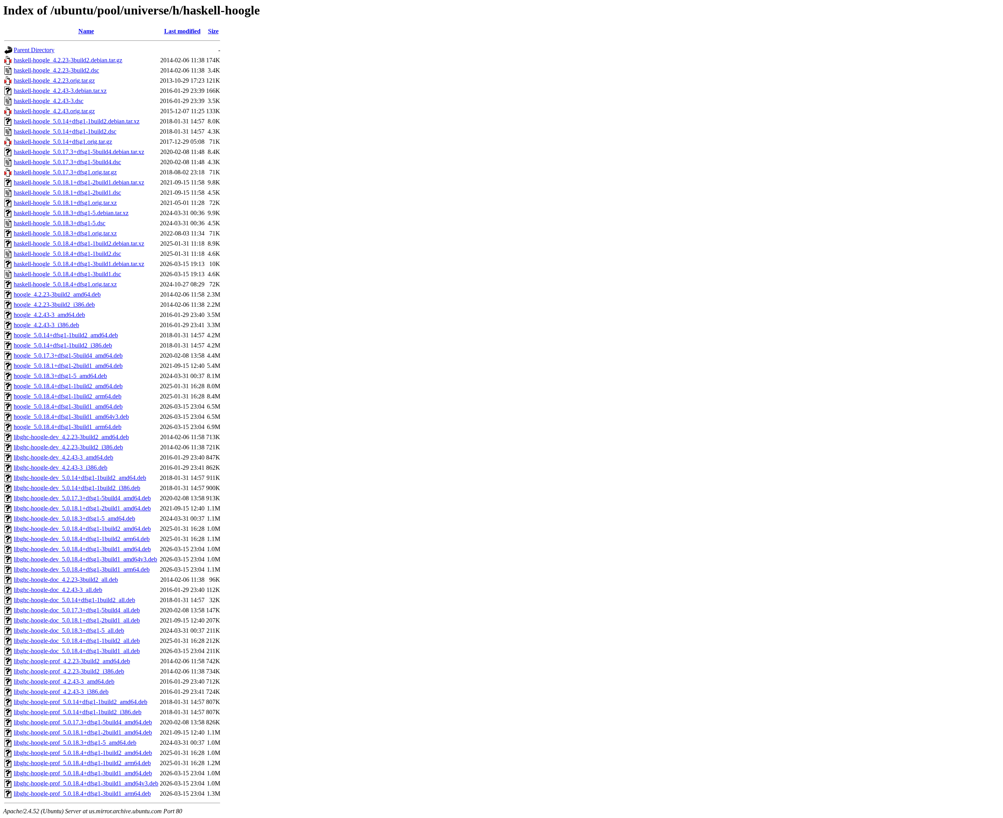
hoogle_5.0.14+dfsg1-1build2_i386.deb (63, 345)
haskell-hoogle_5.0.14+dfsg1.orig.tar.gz (63, 141)
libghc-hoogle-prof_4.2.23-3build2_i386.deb (69, 671)
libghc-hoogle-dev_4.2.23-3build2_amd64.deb (71, 437)
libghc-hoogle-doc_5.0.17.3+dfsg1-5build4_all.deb (77, 610)
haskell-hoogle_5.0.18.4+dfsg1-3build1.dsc (67, 274)
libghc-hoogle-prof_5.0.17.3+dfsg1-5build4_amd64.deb (83, 722)
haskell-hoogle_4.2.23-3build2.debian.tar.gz (68, 60)
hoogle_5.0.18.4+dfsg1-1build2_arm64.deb (67, 396)
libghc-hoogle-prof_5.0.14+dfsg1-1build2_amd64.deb (80, 702)
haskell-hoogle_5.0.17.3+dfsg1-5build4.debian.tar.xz (79, 151)
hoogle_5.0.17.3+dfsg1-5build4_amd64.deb (68, 355)
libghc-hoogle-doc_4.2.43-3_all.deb (58, 589)
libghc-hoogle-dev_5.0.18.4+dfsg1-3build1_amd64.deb (82, 549)
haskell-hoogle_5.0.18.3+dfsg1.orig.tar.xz (65, 233)
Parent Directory (34, 50)
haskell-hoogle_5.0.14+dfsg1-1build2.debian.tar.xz (76, 121)
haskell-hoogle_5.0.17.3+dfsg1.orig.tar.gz (65, 172)
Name (86, 31)
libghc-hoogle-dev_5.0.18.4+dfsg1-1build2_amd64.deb (82, 528)
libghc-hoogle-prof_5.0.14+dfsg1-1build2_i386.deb (77, 712)
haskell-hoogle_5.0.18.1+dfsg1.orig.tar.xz (65, 202)
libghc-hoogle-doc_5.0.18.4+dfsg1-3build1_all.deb (77, 651)
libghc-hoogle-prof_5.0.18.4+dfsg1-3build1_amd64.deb (83, 773)
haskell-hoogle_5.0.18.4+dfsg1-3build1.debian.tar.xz (79, 264)
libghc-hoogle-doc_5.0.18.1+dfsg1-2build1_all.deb (77, 620)
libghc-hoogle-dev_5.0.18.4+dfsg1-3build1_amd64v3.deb (85, 559)
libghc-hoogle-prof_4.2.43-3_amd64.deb (64, 681)
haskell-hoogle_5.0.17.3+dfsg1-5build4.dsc (67, 162)
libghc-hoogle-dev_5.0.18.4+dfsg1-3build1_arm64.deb (82, 569)
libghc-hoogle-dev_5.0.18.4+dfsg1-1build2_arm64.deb (82, 539)
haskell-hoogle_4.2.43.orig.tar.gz (54, 111)
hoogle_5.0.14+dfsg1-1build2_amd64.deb (66, 335)
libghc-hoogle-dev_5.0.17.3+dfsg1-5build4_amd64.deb (82, 498)
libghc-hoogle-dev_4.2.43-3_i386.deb (60, 467)
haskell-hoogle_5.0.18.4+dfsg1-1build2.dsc (67, 253)
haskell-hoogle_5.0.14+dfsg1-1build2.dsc (65, 131)
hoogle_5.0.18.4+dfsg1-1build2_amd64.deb (68, 386)
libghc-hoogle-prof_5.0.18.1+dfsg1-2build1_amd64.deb (83, 732)
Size (213, 31)
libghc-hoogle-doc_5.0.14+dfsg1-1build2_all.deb (74, 600)
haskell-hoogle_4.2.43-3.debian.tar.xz (60, 90)
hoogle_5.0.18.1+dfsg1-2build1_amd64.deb (68, 365)
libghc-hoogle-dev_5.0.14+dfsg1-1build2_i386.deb (77, 488)
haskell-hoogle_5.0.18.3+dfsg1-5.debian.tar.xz (71, 213)
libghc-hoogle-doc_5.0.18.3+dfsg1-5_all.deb (69, 630)
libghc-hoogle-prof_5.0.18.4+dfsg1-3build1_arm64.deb (82, 793)
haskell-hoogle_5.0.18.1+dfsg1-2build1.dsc (67, 192)
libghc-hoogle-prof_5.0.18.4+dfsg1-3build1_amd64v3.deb (86, 783)
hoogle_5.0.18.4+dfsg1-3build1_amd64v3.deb (71, 416)
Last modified (182, 31)
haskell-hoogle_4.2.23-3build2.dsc (56, 70)
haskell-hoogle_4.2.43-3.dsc (48, 101)
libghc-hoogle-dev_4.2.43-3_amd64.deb (63, 457)
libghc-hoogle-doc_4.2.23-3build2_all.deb (66, 579)
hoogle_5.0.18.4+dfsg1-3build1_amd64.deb (68, 406)
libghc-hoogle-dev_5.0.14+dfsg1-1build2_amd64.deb (80, 477)
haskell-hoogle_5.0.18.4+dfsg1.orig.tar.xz (65, 284)
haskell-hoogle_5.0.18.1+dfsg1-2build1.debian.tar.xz (79, 182)
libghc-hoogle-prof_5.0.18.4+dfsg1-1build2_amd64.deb (83, 752)
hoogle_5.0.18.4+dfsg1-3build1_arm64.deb (67, 426)
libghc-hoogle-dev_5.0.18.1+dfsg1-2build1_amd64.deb (82, 508)
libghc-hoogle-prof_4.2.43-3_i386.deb (61, 691)
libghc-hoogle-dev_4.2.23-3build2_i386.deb (68, 447)
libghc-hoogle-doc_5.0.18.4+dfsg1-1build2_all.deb (77, 640)
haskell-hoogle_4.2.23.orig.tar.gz (54, 80)
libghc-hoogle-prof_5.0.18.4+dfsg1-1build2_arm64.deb (82, 763)
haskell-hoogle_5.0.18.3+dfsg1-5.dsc (59, 223)
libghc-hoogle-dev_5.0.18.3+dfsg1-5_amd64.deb (74, 518)
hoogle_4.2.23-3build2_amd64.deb (57, 294)
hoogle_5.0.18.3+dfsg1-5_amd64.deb (60, 376)
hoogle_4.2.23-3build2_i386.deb (54, 304)
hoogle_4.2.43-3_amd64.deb (49, 314)
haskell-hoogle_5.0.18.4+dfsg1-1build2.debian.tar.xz (79, 243)
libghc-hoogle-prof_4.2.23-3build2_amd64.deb (72, 661)
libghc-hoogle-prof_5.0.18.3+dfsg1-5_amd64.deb (75, 742)
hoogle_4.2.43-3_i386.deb (46, 325)
